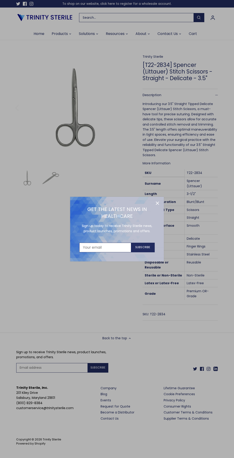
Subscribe (142, 247)
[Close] (157, 203)
